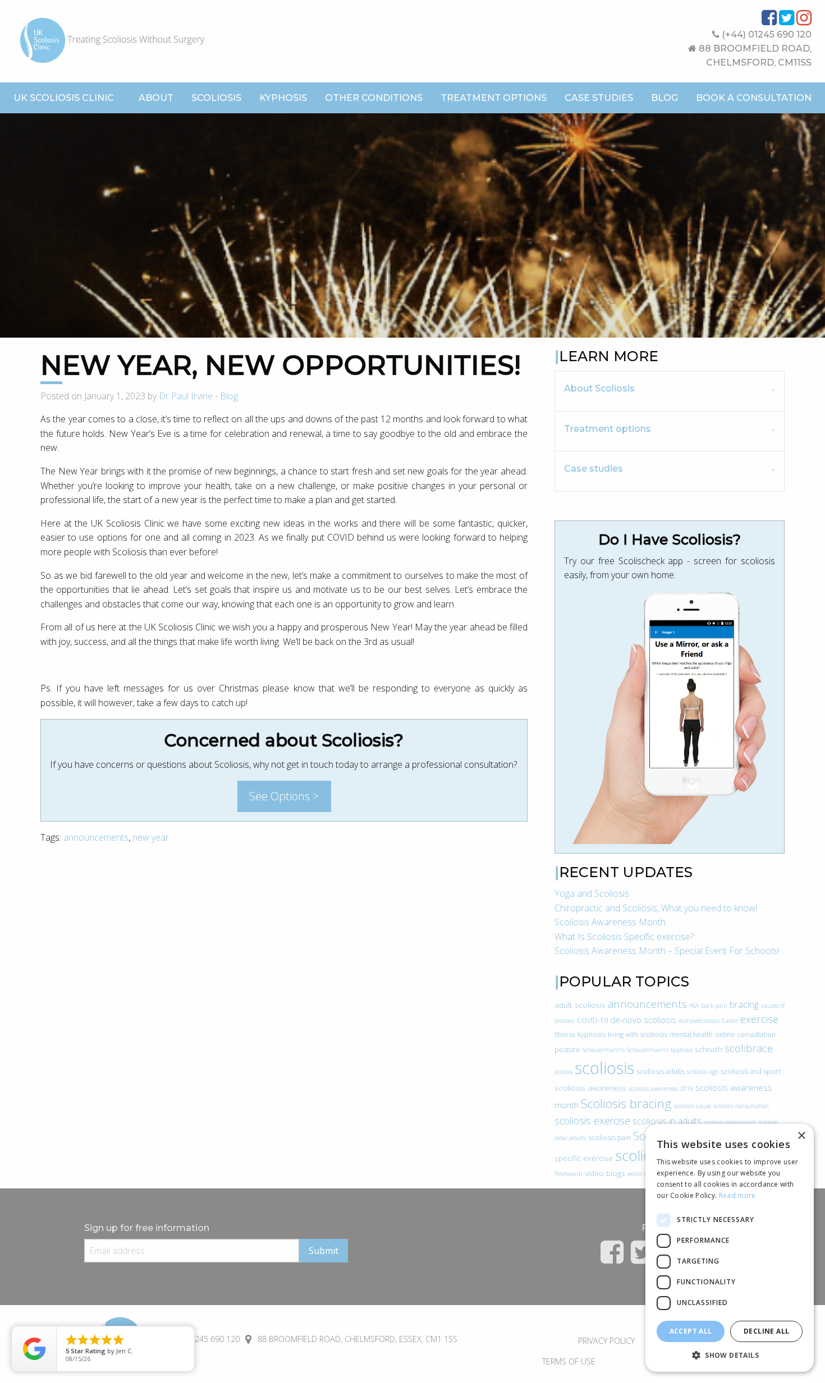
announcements (96, 837)
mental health (691, 1034)
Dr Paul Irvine (186, 396)
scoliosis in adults (667, 1121)
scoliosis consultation (741, 1106)
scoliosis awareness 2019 (661, 1088)
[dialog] (729, 1248)
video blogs (605, 1173)
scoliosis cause (692, 1106)
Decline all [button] (766, 1331)
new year (150, 837)
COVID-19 (592, 1020)
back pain (714, 1005)
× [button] (801, 1136)
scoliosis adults (660, 1071)
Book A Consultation (754, 98)
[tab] (669, 391)
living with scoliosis (637, 1034)
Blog (664, 98)
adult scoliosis (580, 1004)
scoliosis (604, 1068)
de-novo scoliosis (643, 1019)
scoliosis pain (609, 1137)
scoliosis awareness (590, 1087)
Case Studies (599, 98)
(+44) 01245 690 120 (765, 34)
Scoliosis (216, 98)
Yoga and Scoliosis (591, 893)
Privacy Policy (606, 1340)
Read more (737, 1195)
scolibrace (749, 1048)
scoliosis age (702, 1072)
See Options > (284, 796)
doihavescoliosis (699, 1021)
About (156, 98)
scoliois (563, 1072)
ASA (694, 1005)
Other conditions (374, 98)
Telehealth (568, 1174)
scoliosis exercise (592, 1120)
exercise (759, 1019)
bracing (744, 1004)
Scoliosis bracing (626, 1103)
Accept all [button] (691, 1331)
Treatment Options (494, 98)
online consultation (745, 1034)
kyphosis (592, 1034)
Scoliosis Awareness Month (610, 922)
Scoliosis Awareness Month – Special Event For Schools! (666, 950)
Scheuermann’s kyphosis (660, 1050)
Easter (730, 1021)
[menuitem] (156, 98)
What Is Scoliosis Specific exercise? (624, 936)
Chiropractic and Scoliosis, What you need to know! (655, 908)
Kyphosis (283, 98)
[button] (730, 1355)
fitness (564, 1034)
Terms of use (568, 1361)
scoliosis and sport (751, 1071)
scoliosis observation (730, 1122)
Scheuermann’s (604, 1050)
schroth (708, 1049)
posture (567, 1049)
